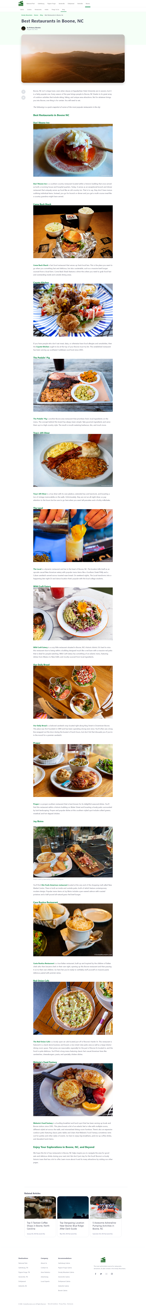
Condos (29, 9)
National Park (31, 3)
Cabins (22, 9)
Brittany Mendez (35, 28)
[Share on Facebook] (23, 92)
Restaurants (38, 9)
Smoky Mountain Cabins (66, 1272)
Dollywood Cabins (64, 1281)
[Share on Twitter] (23, 98)
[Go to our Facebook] (95, 1274)
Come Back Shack (40, 265)
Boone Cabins (62, 1290)
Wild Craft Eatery (40, 647)
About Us (44, 1263)
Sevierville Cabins (64, 1277)
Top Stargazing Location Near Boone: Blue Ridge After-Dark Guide (72, 1225)
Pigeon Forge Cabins (65, 1268)
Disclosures (70, 1304)
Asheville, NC (22, 1286)
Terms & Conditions (53, 1304)
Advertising (44, 1277)
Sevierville (62, 3)
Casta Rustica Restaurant (43, 963)
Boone (88, 3)
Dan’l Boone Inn (40, 184)
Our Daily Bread (40, 725)
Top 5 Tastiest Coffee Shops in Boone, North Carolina (38, 1225)
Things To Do (55, 9)
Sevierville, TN (23, 1277)
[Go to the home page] (20, 3)
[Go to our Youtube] (106, 1274)
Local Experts (45, 1281)
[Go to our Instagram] (112, 1274)
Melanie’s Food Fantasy (43, 1123)
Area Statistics (45, 1272)
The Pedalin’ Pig (40, 418)
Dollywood (71, 3)
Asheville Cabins (63, 1286)
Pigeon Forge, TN (24, 1272)
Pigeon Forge (51, 3)
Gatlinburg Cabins (64, 1263)
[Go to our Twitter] (101, 1274)
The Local (37, 569)
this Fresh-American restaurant (54, 885)
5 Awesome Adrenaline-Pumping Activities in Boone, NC (105, 1225)
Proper (36, 804)
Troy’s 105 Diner (40, 494)
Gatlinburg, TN (23, 1268)
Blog (63, 9)
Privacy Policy (62, 1304)
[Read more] (40, 1207)
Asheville (80, 3)
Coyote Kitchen (42, 346)
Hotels (46, 9)
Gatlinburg (41, 3)
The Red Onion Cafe (41, 1041)
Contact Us (44, 1268)
